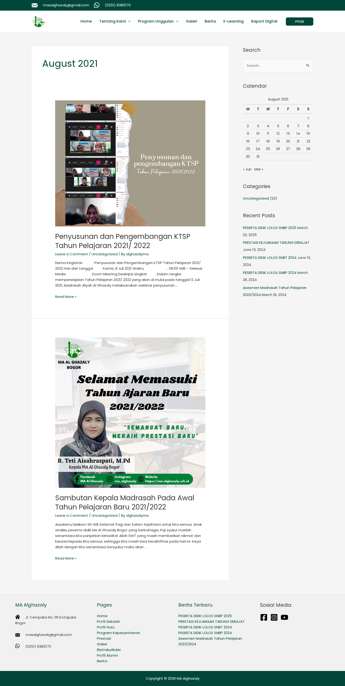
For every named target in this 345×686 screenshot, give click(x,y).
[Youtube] (284, 617)
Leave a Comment (71, 254)
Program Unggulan (156, 21)
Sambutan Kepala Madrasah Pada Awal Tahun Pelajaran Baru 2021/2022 (124, 502)
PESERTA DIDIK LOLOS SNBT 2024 (269, 257)
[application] (128, 21)
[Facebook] (264, 617)
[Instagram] (274, 617)
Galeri (191, 21)
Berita (210, 21)
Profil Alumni (107, 655)
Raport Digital (264, 21)
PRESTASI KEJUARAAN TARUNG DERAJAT (276, 242)
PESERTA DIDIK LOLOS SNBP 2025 (269, 227)
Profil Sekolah (108, 621)
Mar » (258, 169)
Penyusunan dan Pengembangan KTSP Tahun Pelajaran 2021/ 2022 (122, 241)
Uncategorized (105, 254)
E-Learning (233, 21)
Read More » (66, 296)
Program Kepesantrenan (118, 632)
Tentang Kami (112, 21)
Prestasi (104, 638)
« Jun (247, 169)
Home (86, 21)
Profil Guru (106, 627)
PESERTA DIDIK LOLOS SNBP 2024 (269, 272)
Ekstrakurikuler (109, 649)
